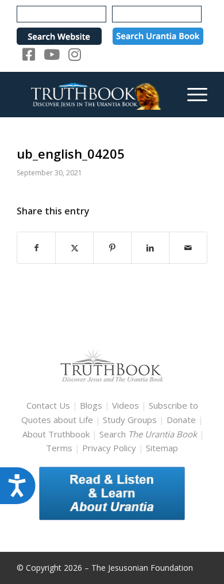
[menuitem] (191, 94)
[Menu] (191, 94)
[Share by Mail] (188, 248)
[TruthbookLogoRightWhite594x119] (93, 94)
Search (149, 434)
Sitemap (162, 448)
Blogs (91, 405)
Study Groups (131, 419)
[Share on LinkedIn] (150, 248)
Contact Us (48, 405)
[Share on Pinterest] (112, 248)
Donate (181, 419)
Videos (125, 405)
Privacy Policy (109, 448)
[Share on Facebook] (36, 248)
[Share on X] (74, 248)
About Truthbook (56, 434)
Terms (59, 448)
